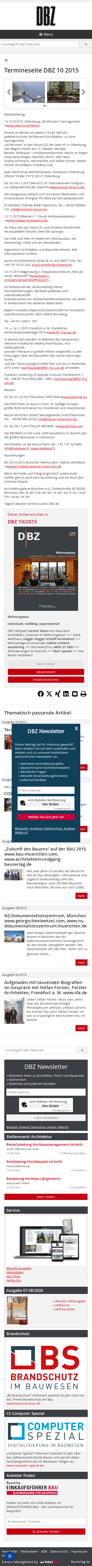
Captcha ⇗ (63, 808)
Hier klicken (50, 804)
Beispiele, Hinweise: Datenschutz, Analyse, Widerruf (45, 830)
